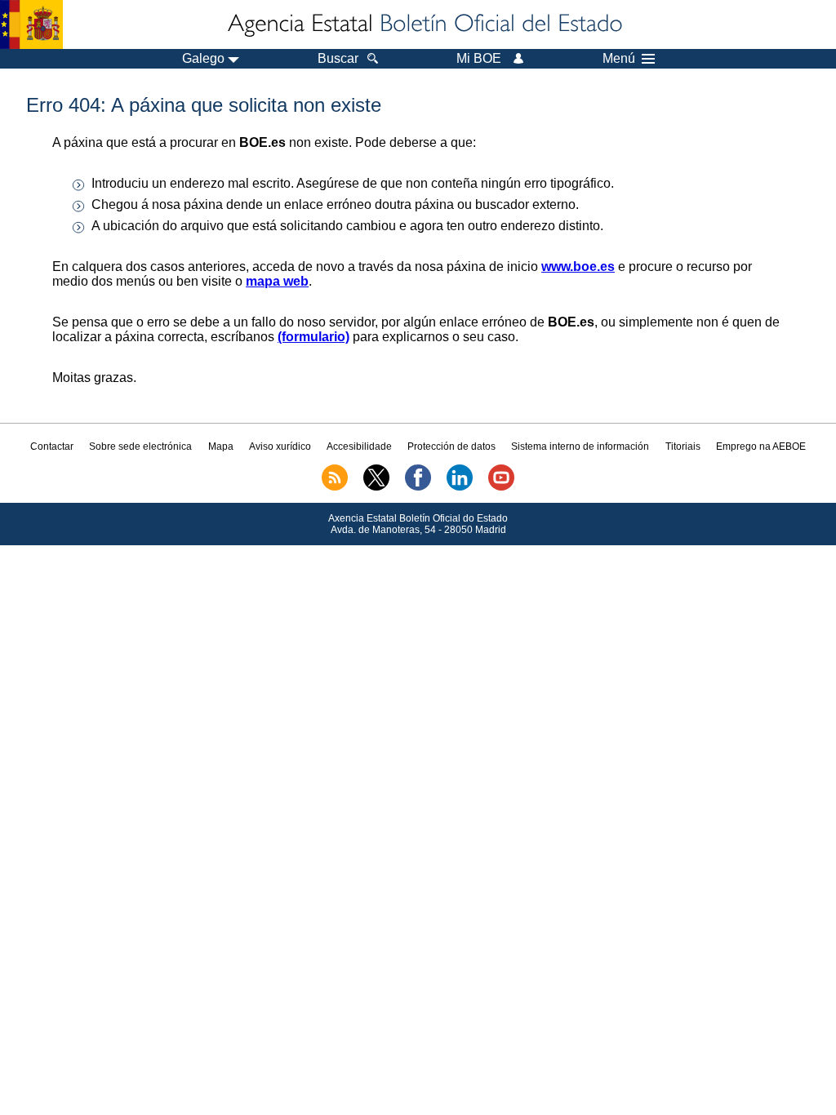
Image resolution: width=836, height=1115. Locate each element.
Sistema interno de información (580, 446)
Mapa (220, 446)
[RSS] (335, 487)
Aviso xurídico (280, 446)
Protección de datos (451, 446)
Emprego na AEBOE (761, 446)
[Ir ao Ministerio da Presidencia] (31, 24)
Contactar (51, 446)
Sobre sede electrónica (140, 446)
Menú (619, 58)
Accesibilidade (359, 446)
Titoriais (682, 446)
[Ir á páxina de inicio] (424, 24)
